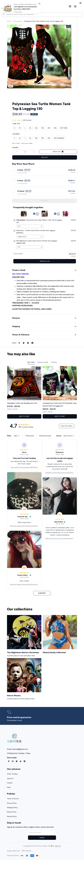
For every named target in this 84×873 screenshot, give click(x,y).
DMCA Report (26, 851)
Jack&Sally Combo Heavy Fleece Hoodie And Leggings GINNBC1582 (59, 473)
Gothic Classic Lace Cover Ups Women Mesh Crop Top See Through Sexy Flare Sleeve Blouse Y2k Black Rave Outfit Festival (59, 539)
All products (17, 21)
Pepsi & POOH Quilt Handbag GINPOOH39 (24, 467)
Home (9, 21)
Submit (42, 838)
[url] (58, 846)
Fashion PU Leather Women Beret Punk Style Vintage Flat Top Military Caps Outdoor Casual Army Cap (24, 526)
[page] (19, 717)
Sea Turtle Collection (20, 274)
